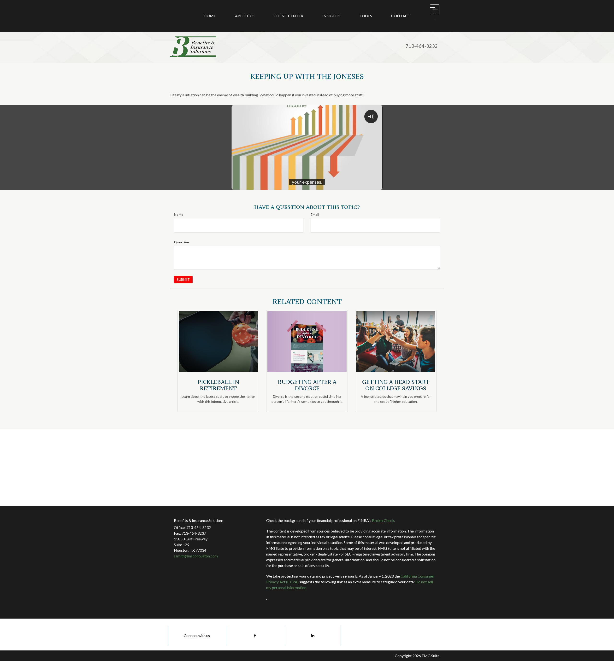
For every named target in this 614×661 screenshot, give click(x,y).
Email (315, 214)
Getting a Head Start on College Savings (395, 385)
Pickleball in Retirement (218, 385)
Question (181, 242)
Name (178, 214)
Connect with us (197, 635)
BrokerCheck (383, 520)
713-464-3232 (422, 45)
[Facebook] (255, 636)
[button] (244, 16)
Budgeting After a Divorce (307, 385)
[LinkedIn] (313, 636)
